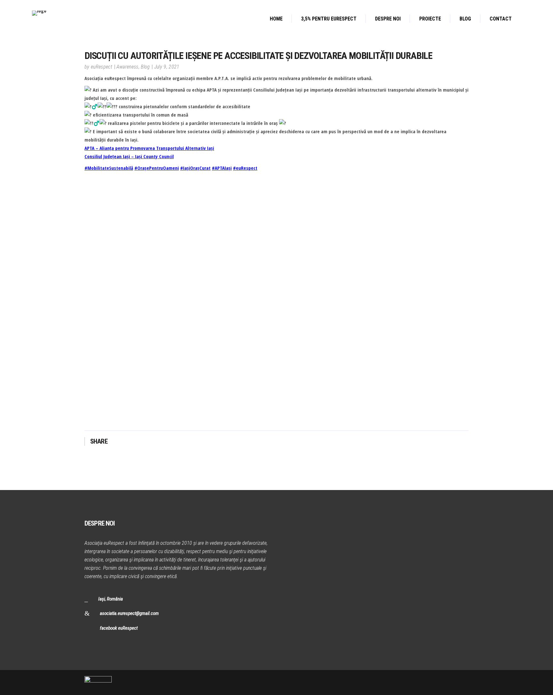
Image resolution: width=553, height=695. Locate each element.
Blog (145, 67)
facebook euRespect (119, 628)
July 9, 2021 (167, 67)
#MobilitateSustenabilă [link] (108, 168)
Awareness (127, 67)
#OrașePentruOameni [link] (156, 168)
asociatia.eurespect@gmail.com (129, 613)
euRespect (101, 67)
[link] (149, 148)
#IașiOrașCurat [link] (195, 168)
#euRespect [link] (245, 168)
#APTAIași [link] (222, 168)
